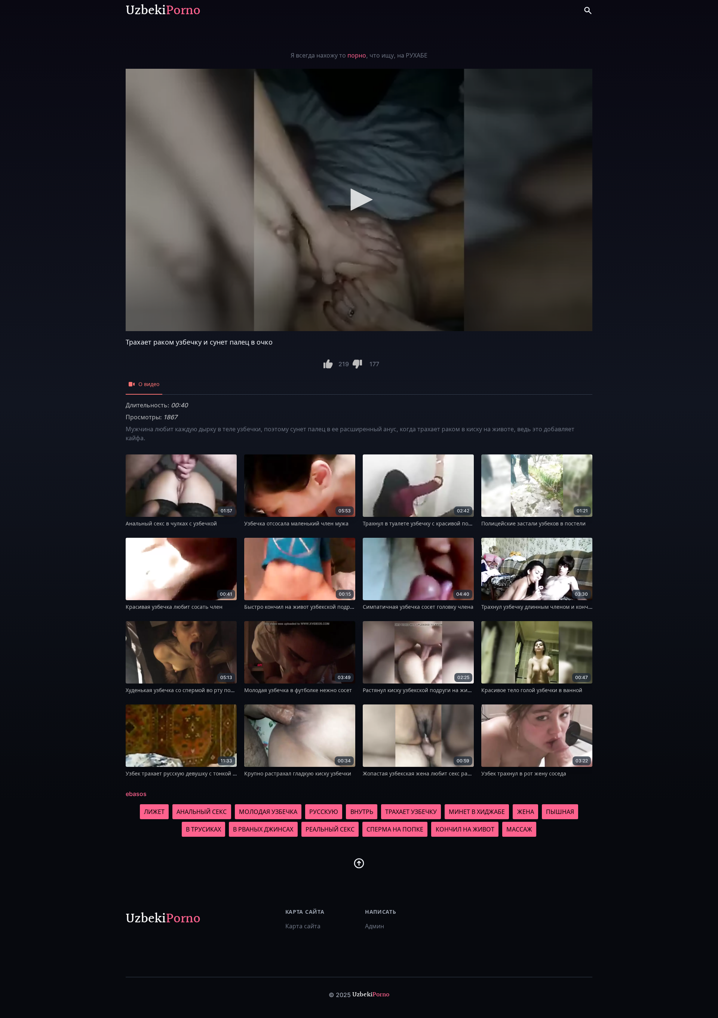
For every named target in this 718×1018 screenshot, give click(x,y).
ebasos (136, 794)
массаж (519, 829)
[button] (359, 199)
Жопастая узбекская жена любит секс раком (420, 773)
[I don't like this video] (357, 364)
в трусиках (203, 829)
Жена (525, 811)
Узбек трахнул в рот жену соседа (523, 773)
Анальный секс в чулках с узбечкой (171, 523)
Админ (374, 926)
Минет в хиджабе (477, 811)
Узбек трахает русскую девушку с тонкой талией (188, 773)
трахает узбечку (411, 811)
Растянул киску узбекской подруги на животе (421, 690)
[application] (359, 200)
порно (356, 55)
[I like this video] (328, 364)
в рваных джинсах (263, 829)
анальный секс (202, 811)
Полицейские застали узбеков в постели (533, 523)
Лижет (154, 811)
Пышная (560, 811)
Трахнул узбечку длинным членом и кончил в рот (545, 607)
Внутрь (361, 811)
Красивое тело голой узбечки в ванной (531, 690)
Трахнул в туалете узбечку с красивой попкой (422, 523)
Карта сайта (302, 926)
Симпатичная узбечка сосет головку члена (418, 607)
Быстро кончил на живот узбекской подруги (301, 607)
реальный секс (330, 829)
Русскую (323, 811)
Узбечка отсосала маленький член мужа (296, 523)
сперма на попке (394, 829)
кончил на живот (465, 829)
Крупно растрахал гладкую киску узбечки (297, 773)
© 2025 (340, 995)
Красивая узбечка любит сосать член (174, 607)
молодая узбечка (268, 811)
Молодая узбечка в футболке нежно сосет (298, 690)
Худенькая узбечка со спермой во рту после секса (190, 690)
